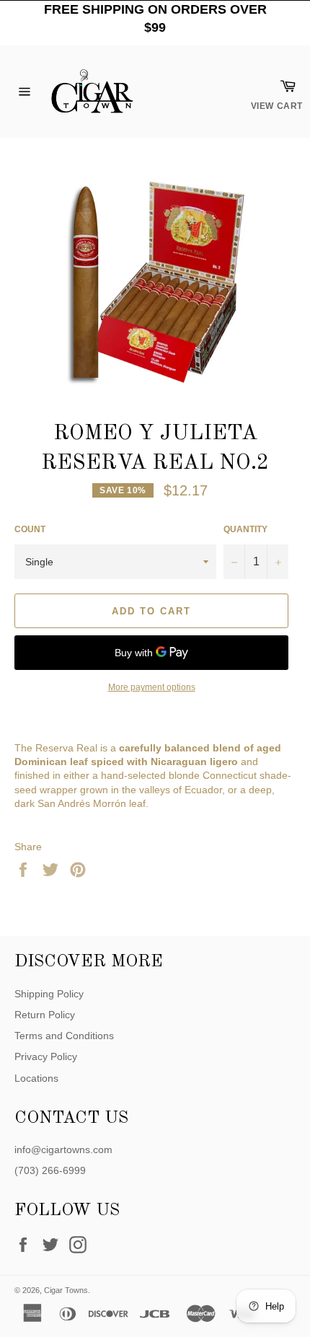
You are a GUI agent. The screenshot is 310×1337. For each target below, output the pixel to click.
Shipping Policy (49, 994)
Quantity (245, 529)
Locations (36, 1078)
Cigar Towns (66, 1290)
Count (29, 529)
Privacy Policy (45, 1056)
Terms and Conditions (64, 1035)
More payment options (151, 687)
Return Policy (44, 1014)
